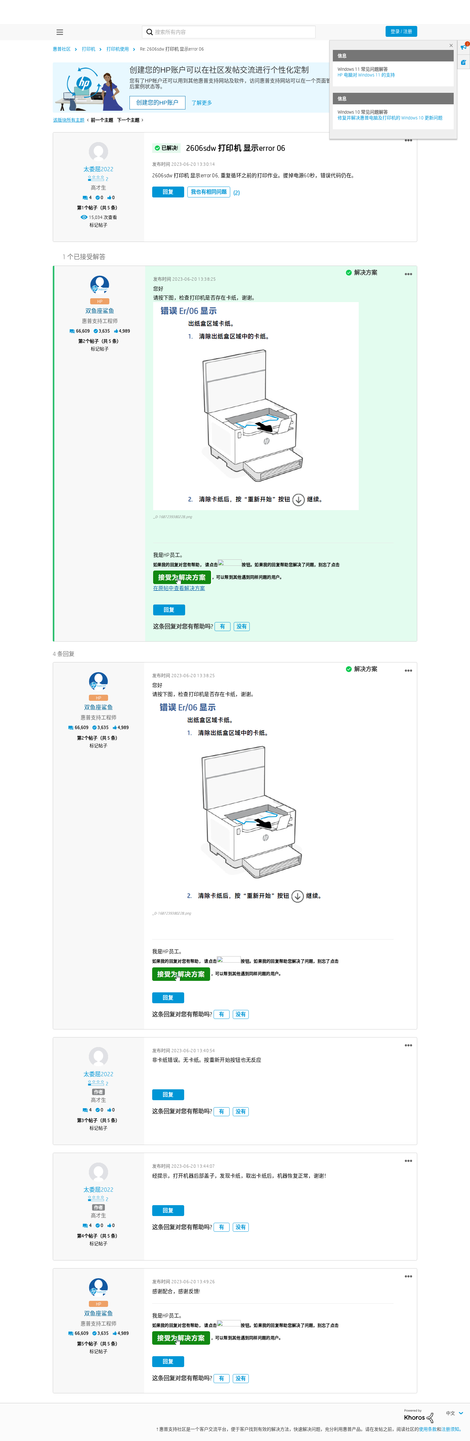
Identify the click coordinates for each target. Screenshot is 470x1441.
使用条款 (428, 1429)
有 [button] (222, 626)
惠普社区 (62, 49)
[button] (408, 140)
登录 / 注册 (401, 31)
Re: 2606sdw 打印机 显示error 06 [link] (172, 49)
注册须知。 (452, 1429)
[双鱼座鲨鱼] (99, 285)
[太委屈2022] (98, 151)
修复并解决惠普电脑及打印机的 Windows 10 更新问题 (390, 118)
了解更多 (202, 103)
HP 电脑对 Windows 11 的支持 (366, 75)
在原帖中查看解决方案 (179, 588)
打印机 (88, 49)
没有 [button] (242, 626)
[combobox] (229, 32)
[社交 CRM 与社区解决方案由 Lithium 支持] (418, 1416)
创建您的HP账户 (157, 103)
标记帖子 (98, 225)
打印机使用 (117, 49)
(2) (236, 192)
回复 (168, 191)
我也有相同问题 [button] (209, 191)
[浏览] (58, 32)
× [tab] (451, 45)
